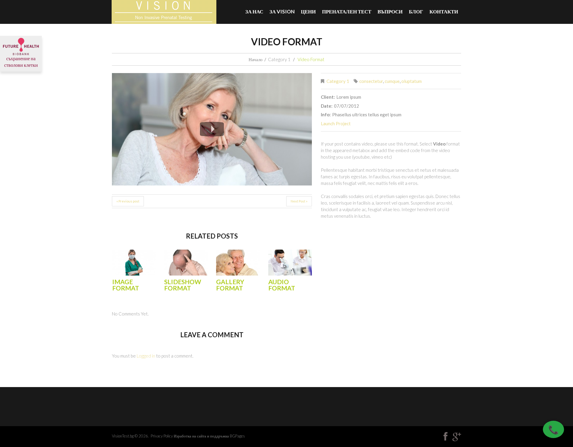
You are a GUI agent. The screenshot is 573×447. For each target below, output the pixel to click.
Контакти (443, 11)
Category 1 (279, 59)
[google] (456, 436)
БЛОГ (416, 11)
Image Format (125, 285)
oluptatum (411, 81)
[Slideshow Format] (186, 263)
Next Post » (299, 201)
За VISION (282, 11)
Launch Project (336, 123)
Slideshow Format (182, 285)
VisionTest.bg (123, 436)
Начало (256, 59)
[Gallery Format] (238, 263)
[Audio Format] (290, 263)
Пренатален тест (346, 11)
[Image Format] (134, 263)
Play (212, 129)
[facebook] (445, 436)
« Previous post (127, 201)
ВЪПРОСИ (390, 11)
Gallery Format (230, 285)
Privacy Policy (162, 436)
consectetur (371, 81)
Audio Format (281, 285)
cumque (392, 81)
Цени (308, 11)
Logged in (146, 355)
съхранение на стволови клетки (21, 61)
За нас (254, 11)
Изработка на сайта (190, 436)
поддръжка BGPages (227, 436)
